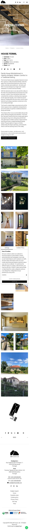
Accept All (14, 281)
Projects (12, 48)
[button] (14, 275)
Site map (14, 501)
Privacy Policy (14, 499)
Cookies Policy (20, 247)
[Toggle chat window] (26, 527)
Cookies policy (14, 497)
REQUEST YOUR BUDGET (9, 138)
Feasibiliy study (14, 495)
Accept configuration (14, 279)
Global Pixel (18, 526)
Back (14, 437)
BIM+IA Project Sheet (14, 510)
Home (7, 48)
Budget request (14, 491)
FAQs (14, 503)
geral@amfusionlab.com (15, 482)
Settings (7, 247)
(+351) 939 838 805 (15, 477)
